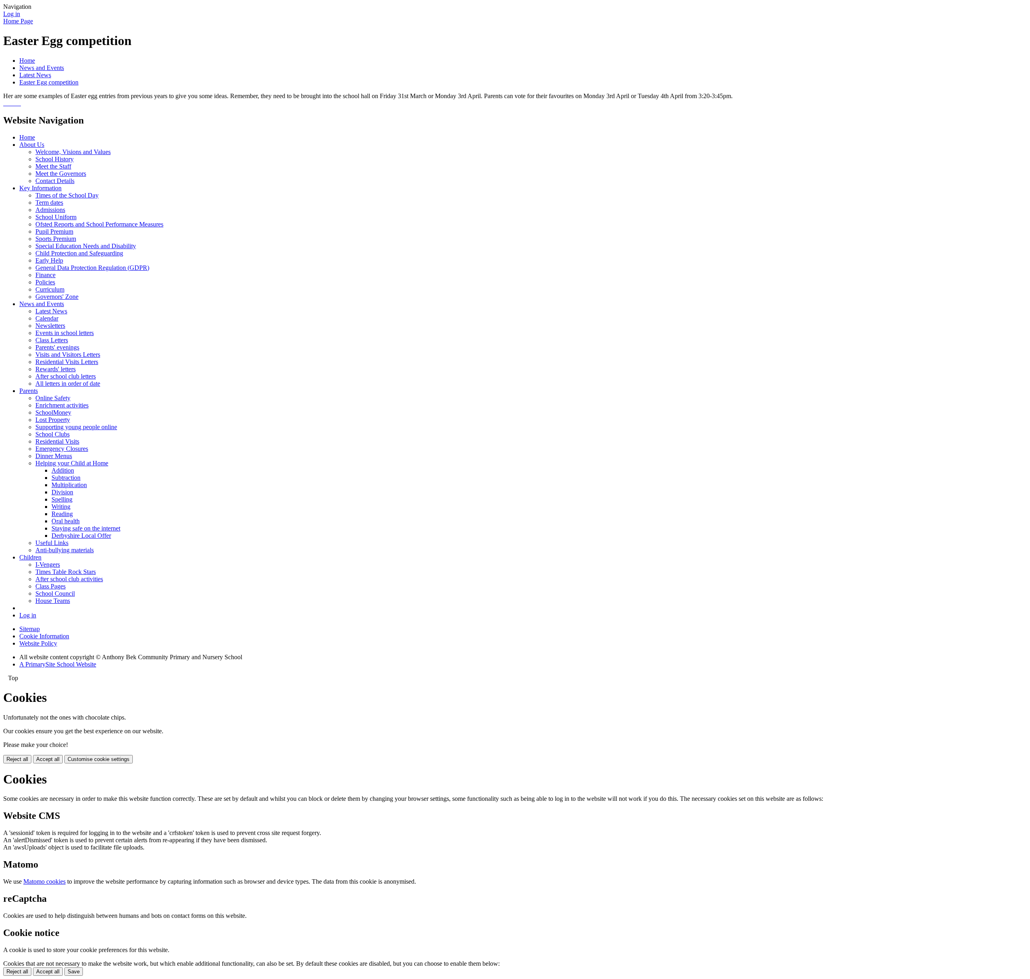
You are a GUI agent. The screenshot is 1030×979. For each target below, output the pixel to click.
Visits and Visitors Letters (67, 354)
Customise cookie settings (99, 759)
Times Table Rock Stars (65, 571)
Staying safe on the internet (86, 528)
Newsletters (50, 325)
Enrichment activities (62, 405)
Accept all (48, 759)
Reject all (17, 759)
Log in (11, 13)
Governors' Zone (56, 296)
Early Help (49, 260)
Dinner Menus (53, 455)
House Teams (52, 600)
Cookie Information (44, 636)
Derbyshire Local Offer (81, 535)
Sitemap (29, 628)
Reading (62, 513)
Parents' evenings (57, 347)
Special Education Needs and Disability (85, 246)
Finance (45, 274)
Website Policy (38, 643)
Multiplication (69, 484)
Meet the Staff (53, 166)
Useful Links (51, 542)
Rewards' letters (55, 369)
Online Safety (52, 398)
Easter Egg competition (48, 82)
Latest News (35, 75)
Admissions (50, 209)
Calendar (46, 318)
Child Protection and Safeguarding (79, 253)
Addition (63, 470)
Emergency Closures (61, 448)
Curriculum (49, 289)
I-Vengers (47, 564)
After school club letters (65, 376)
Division (62, 492)
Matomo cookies (44, 881)
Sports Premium (55, 238)
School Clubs (52, 434)
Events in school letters (64, 332)
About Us (31, 144)
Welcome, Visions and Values (73, 151)
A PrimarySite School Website (57, 664)
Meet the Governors (60, 173)
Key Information (40, 188)
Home (27, 60)
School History (54, 159)
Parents (28, 390)
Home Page (18, 21)
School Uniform (55, 217)
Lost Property (52, 419)
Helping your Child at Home (71, 463)
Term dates (49, 202)
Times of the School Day (67, 195)
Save (74, 972)
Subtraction (66, 477)
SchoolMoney (53, 412)
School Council (55, 593)
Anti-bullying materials (64, 550)
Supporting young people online (76, 427)
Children (30, 557)
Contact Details (54, 180)
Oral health (66, 521)
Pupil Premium (54, 231)
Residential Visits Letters (66, 361)
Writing (61, 506)
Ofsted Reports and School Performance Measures (99, 224)
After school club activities (69, 579)
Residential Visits (57, 441)
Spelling (62, 499)
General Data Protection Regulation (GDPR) (92, 267)
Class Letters (51, 340)
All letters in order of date (67, 383)
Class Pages (50, 586)
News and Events (41, 67)
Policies (45, 282)
